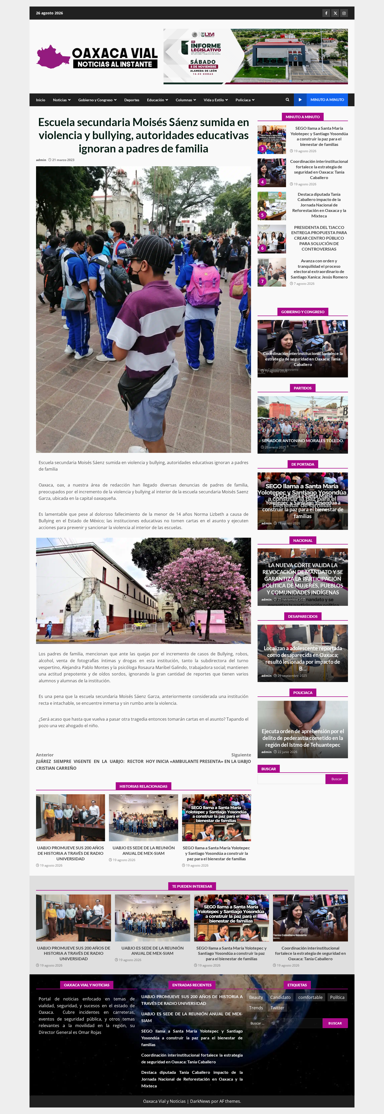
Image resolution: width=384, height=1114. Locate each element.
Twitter (277, 1008)
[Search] (287, 100)
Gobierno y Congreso (95, 100)
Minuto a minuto (327, 99)
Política (337, 997)
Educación (155, 100)
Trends (256, 1008)
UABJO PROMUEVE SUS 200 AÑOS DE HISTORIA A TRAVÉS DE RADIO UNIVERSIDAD (70, 817)
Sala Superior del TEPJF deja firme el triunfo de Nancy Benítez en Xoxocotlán (302, 437)
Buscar (268, 769)
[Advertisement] (256, 56)
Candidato (280, 997)
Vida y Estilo (214, 100)
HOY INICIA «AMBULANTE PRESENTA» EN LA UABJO (198, 758)
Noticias (60, 100)
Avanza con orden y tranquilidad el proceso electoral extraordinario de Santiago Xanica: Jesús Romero (271, 239)
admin (41, 160)
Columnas (184, 100)
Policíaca (243, 100)
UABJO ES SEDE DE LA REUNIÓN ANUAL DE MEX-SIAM (143, 817)
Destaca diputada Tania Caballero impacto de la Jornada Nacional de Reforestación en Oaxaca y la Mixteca (271, 172)
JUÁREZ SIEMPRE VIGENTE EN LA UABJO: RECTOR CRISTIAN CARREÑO (90, 761)
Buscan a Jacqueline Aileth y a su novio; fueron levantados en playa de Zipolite (302, 662)
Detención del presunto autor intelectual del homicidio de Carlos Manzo (302, 585)
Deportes (131, 100)
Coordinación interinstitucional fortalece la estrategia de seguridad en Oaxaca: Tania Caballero (271, 139)
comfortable (310, 997)
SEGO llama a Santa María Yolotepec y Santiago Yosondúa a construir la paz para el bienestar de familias (216, 817)
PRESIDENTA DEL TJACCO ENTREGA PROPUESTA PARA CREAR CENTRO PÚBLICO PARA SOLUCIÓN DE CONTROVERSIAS (271, 206)
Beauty (256, 997)
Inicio (40, 100)
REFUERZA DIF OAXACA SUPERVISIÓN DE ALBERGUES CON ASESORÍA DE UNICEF (303, 738)
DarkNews (200, 1101)
